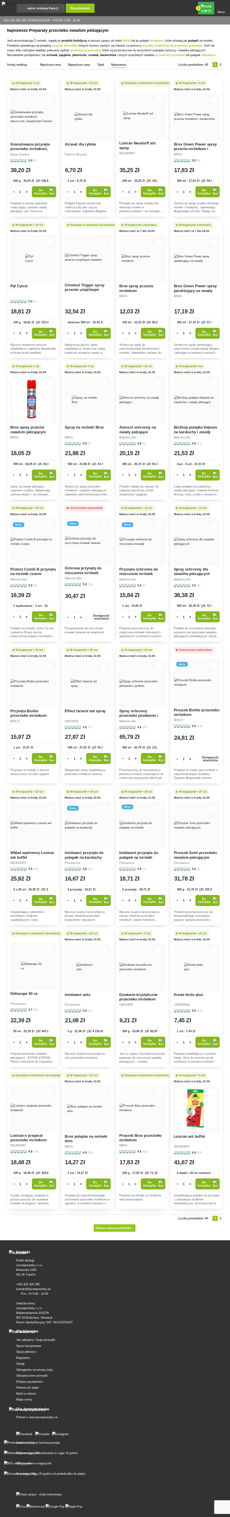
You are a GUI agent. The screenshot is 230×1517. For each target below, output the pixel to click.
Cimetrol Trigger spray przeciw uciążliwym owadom (84, 290)
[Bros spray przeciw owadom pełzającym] (33, 399)
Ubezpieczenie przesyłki (32, 1375)
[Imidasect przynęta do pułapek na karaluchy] (88, 825)
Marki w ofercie (26, 1393)
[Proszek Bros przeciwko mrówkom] (142, 1107)
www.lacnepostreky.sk (43, 1417)
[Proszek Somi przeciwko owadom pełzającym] (197, 825)
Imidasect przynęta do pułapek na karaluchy (84, 855)
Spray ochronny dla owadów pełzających (192, 571)
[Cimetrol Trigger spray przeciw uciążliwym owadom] (88, 257)
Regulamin (23, 1358)
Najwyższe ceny (79, 64)
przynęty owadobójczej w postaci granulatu (172, 45)
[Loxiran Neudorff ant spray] (142, 115)
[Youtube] (43, 1433)
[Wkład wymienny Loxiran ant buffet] (33, 825)
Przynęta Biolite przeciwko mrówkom (28, 713)
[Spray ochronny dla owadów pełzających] (197, 541)
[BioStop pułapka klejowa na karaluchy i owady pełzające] (197, 400)
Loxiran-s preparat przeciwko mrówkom (28, 1137)
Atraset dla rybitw (80, 144)
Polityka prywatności (29, 1381)
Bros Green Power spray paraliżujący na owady (195, 288)
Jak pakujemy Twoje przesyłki (35, 1340)
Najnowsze (118, 64)
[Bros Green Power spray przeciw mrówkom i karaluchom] (197, 116)
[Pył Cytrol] (33, 258)
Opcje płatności (26, 1351)
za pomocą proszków (170, 55)
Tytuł (100, 64)
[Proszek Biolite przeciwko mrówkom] (197, 682)
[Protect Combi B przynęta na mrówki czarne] (33, 541)
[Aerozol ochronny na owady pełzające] (142, 400)
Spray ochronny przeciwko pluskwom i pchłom (138, 715)
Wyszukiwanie (80, 8)
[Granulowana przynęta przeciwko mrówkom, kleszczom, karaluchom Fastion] (33, 117)
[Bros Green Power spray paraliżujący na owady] (197, 258)
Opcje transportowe (28, 1346)
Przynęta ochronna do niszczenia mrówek (138, 571)
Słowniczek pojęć (27, 1387)
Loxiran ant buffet (64, 45)
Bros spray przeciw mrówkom (136, 288)
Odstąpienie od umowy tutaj (34, 1369)
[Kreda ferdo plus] (196, 967)
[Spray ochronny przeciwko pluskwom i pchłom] (142, 683)
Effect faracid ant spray (85, 711)
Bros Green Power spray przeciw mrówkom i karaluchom (195, 149)
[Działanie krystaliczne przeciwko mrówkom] (142, 967)
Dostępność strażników (101, 617)
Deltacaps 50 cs (24, 993)
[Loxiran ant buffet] (196, 1109)
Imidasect (157, 40)
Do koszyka (40, 192)
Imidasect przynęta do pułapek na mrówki (138, 855)
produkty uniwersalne (86, 50)
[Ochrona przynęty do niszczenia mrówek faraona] (88, 540)
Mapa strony (24, 1399)
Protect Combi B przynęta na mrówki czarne (33, 571)
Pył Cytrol (19, 286)
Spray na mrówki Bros (84, 427)
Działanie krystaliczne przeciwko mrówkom (138, 997)
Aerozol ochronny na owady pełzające (137, 429)
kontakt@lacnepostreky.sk (34, 1289)
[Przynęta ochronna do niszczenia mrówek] (142, 541)
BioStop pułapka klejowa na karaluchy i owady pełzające (195, 432)
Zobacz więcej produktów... (114, 1228)
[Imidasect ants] (87, 967)
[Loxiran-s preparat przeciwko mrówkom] (33, 1107)
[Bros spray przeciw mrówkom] (142, 258)
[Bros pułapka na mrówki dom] (87, 1108)
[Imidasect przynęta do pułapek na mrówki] (142, 825)
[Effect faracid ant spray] (88, 683)
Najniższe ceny (50, 64)
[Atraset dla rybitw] (88, 116)
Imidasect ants (77, 995)
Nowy (18, 524)
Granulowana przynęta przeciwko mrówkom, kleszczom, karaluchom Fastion (30, 151)
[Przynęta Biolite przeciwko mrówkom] (33, 683)
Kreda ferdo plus (188, 995)
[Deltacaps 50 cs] (33, 966)
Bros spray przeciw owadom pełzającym (28, 429)
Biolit (127, 40)
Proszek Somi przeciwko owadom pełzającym (195, 855)
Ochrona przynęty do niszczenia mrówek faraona (83, 573)
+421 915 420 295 (28, 1284)
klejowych (208, 55)
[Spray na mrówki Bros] (88, 400)
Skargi (20, 1363)
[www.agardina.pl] (25, 1433)
